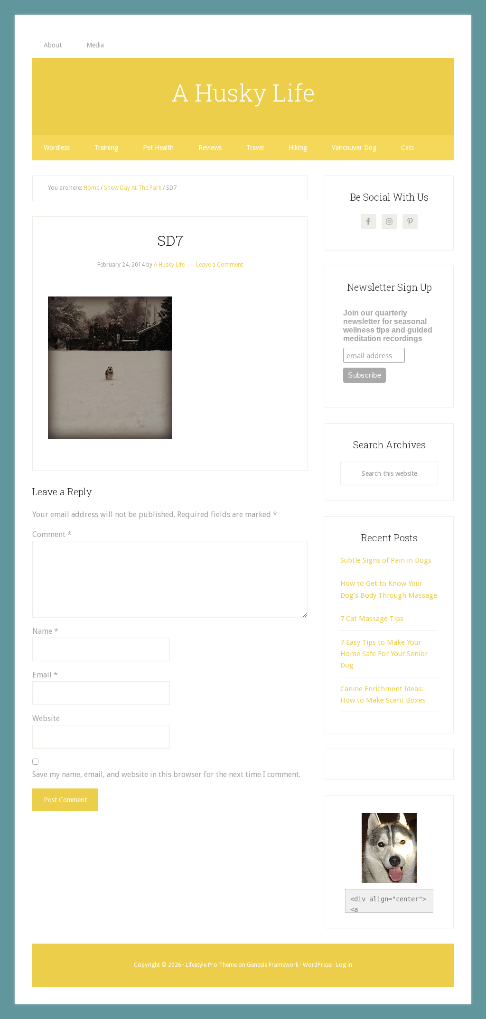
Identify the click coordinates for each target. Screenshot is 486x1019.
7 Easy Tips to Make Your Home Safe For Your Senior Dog (384, 654)
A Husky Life (243, 92)
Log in (344, 965)
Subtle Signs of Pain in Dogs (385, 560)
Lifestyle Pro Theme (211, 965)
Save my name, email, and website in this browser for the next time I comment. (166, 774)
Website (46, 718)
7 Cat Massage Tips (371, 618)
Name (45, 631)
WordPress (317, 965)
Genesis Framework (273, 965)
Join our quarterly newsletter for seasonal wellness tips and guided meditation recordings (387, 326)
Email (45, 674)
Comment (52, 534)
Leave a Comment (219, 264)
